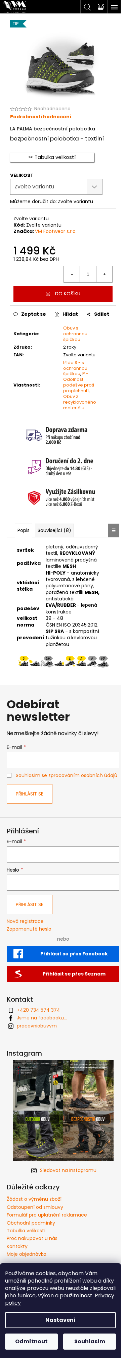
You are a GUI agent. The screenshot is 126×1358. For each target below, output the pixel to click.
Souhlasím (89, 1341)
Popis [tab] (23, 530)
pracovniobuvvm (37, 1025)
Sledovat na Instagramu (68, 1170)
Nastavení (60, 1320)
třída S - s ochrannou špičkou (75, 368)
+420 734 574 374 (38, 1010)
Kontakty (17, 1246)
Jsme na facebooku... (42, 1017)
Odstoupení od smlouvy (35, 1207)
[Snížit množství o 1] (72, 274)
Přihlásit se (29, 793)
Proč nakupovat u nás (32, 1238)
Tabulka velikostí (26, 1230)
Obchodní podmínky (31, 1223)
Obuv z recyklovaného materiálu (79, 402)
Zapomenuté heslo (29, 929)
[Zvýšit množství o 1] (104, 274)
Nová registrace (25, 921)
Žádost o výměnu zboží (34, 1199)
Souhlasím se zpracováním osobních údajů (66, 775)
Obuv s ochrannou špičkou (75, 334)
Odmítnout (31, 1341)
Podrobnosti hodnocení (40, 117)
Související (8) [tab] (54, 530)
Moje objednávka (26, 1254)
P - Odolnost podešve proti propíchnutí (78, 382)
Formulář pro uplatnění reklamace (47, 1215)
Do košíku (67, 293)
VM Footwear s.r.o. (56, 231)
